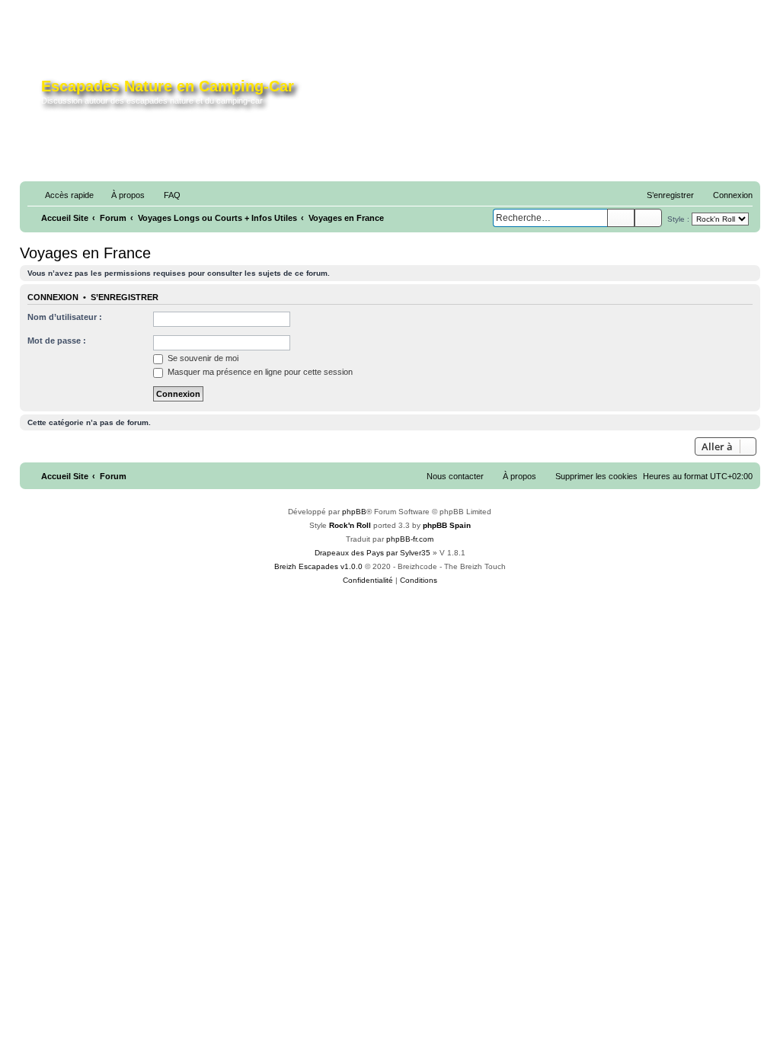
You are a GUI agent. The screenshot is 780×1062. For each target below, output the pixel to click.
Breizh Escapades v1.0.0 (318, 566)
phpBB (354, 511)
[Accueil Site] (32, 94)
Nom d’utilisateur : (64, 316)
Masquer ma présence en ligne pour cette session (259, 371)
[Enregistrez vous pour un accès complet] (575, 97)
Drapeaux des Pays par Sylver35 (372, 553)
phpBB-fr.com (409, 539)
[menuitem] (121, 195)
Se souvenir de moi (201, 358)
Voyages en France (85, 253)
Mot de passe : (56, 340)
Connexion (52, 297)
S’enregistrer (124, 297)
